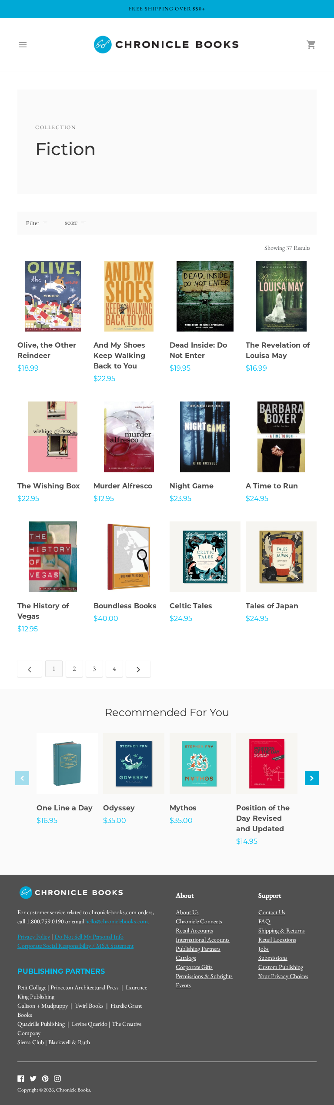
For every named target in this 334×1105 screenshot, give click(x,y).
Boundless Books (125, 606)
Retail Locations (277, 939)
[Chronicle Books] (167, 45)
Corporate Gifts (194, 967)
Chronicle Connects (199, 921)
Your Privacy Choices (283, 976)
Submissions (272, 958)
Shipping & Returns (281, 930)
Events (183, 985)
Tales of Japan (272, 606)
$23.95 (180, 498)
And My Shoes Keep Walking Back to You (119, 355)
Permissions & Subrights (204, 976)
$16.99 (256, 368)
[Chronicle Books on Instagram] (57, 1077)
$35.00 (114, 820)
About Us (187, 912)
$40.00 (106, 618)
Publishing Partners (198, 948)
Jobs (263, 948)
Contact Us (271, 912)
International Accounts (203, 939)
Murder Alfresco (123, 486)
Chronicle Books (73, 1089)
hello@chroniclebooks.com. (117, 921)
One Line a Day (65, 808)
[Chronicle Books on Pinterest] (45, 1077)
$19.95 (180, 368)
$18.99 (28, 368)
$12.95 (104, 498)
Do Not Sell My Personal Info (89, 936)
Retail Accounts (194, 930)
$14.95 (246, 841)
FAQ (264, 921)
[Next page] (138, 668)
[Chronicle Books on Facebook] (20, 1077)
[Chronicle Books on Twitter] (33, 1077)
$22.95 (104, 379)
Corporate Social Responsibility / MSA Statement (75, 945)
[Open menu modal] (22, 45)
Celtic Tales (191, 606)
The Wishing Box (48, 486)
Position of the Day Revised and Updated (263, 818)
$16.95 (47, 820)
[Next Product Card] (312, 778)
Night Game (192, 486)
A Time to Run (272, 486)
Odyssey (119, 808)
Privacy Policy (33, 936)
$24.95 (257, 498)
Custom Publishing (280, 967)
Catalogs (186, 958)
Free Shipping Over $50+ (167, 8)
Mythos (183, 808)
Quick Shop (53, 313)
